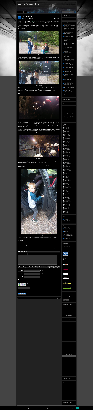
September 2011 (67, 187)
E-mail (22, 273)
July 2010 (65, 207)
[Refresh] (27, 283)
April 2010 (66, 211)
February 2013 (66, 163)
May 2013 (66, 159)
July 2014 (65, 142)
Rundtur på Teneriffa (67, 79)
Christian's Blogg (67, 228)
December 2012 (67, 166)
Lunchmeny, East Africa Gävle (69, 64)
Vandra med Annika (67, 238)
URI (22, 276)
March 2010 (66, 212)
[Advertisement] (69, 332)
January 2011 (66, 198)
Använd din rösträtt (67, 90)
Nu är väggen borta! (67, 45)
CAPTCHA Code (21, 289)
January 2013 (66, 165)
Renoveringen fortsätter (68, 47)
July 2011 (65, 190)
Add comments (57, 18)
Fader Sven (66, 230)
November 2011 (67, 184)
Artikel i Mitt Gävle (67, 56)
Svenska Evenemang (68, 234)
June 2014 (66, 144)
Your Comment (22, 254)
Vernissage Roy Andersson (69, 36)
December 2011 (67, 183)
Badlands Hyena (67, 227)
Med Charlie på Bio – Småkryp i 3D (53, 298)
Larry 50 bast (66, 41)
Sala (59, 248)
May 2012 (66, 176)
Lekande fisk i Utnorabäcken (69, 32)
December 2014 (67, 135)
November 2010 (67, 201)
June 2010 (66, 208)
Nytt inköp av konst (67, 52)
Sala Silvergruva (27, 17)
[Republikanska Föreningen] (65, 255)
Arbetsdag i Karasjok (67, 37)
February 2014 (66, 149)
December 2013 (67, 152)
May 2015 (66, 128)
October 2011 (66, 186)
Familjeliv (31, 18)
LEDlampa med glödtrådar (68, 67)
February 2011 (66, 197)
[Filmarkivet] (65, 269)
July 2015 (65, 127)
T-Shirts (65, 237)
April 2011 (66, 194)
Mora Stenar (66, 86)
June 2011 (66, 191)
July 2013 (65, 158)
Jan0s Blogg (66, 231)
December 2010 (67, 200)
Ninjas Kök (39, 238)
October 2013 (66, 155)
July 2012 (65, 173)
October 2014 (66, 138)
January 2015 (66, 134)
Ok (77, 408)
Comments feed (67, 220)
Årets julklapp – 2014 (67, 71)
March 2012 (66, 179)
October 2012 (66, 169)
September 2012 (67, 170)
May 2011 (65, 193)
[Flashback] (65, 264)
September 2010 (67, 204)
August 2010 (66, 205)
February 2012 (66, 180)
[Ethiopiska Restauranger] (67, 288)
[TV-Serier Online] (65, 274)
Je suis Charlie (66, 66)
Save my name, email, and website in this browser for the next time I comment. (31, 280)
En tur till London (67, 63)
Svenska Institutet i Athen (68, 235)
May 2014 (66, 145)
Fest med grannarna (22, 298)
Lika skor (65, 30)
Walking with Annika (67, 239)
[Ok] (91, 408)
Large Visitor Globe (69, 315)
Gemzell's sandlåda (28, 4)
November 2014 (67, 137)
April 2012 (66, 177)
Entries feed (66, 219)
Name (22, 270)
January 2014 (66, 151)
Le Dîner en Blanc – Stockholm (69, 91)
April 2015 (66, 130)
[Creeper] (65, 259)
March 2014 (66, 148)
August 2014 (66, 141)
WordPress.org (66, 222)
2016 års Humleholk (67, 24)
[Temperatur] (67, 283)
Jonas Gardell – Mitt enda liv (69, 87)
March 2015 (66, 131)
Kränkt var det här (67, 33)
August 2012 (66, 172)
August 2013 (66, 156)
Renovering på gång (67, 48)
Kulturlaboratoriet (67, 232)
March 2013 (66, 162)
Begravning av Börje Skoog (69, 35)
